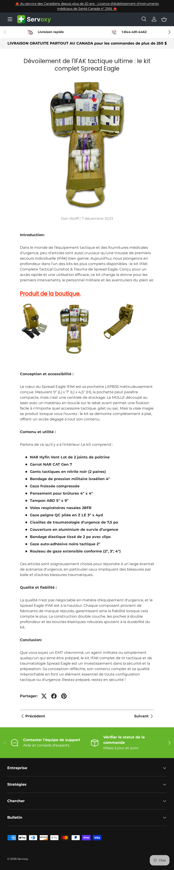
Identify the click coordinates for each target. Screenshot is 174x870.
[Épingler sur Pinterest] (64, 696)
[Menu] (10, 19)
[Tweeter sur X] (44, 696)
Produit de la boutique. (50, 293)
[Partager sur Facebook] (54, 696)
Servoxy (23, 859)
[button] (164, 19)
